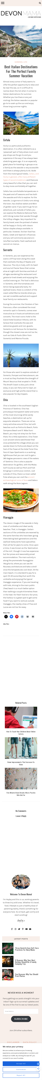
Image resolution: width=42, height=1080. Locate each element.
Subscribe (21, 1019)
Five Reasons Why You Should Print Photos (26, 975)
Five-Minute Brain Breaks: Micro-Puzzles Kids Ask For (21, 793)
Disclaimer (13, 1042)
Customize (21, 1069)
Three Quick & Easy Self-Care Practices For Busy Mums (27, 949)
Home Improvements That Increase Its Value (21, 763)
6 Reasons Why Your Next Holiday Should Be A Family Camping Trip (25, 962)
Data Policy (30, 1042)
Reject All (21, 1075)
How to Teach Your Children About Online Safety (21, 732)
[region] (21, 1061)
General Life (21, 62)
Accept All (21, 1064)
